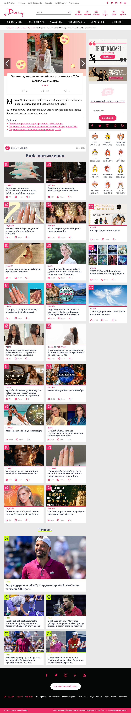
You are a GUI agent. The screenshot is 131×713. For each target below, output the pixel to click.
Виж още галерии (45, 155)
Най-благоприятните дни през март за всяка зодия (36, 123)
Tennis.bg (48, 3)
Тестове (96, 15)
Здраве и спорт (98, 22)
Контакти (29, 697)
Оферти (123, 15)
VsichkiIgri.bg (74, 3)
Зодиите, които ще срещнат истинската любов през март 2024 (43, 126)
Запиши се (107, 118)
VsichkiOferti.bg (9, 3)
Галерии (87, 15)
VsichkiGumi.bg (60, 3)
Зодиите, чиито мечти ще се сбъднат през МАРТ (35, 129)
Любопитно (21, 28)
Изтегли (107, 57)
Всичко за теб (14, 22)
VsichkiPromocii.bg (35, 3)
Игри (114, 15)
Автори (20, 697)
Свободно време (36, 22)
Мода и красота (76, 22)
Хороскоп (116, 22)
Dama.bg (22, 3)
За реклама (9, 697)
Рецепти (78, 15)
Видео (105, 15)
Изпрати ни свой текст (66, 686)
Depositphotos (41, 697)
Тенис (45, 529)
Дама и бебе (56, 22)
